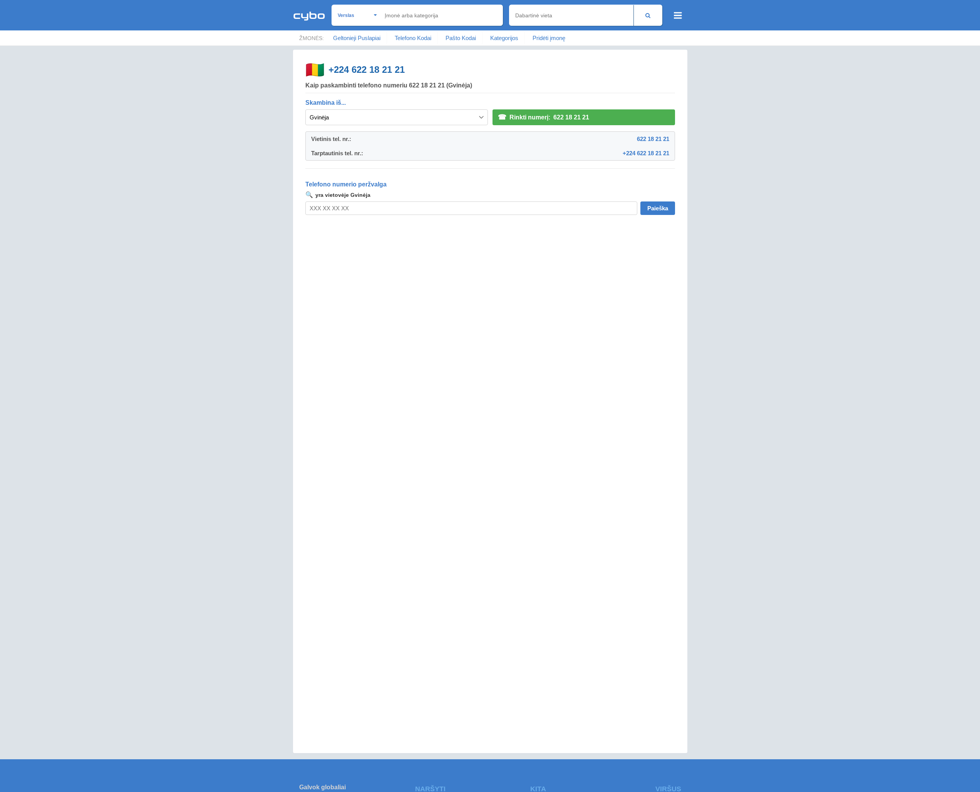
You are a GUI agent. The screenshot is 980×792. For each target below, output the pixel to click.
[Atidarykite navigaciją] (677, 15)
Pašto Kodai (461, 38)
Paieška (657, 208)
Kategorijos (504, 38)
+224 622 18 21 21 (366, 69)
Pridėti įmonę (549, 38)
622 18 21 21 (653, 139)
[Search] (647, 15)
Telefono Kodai (413, 38)
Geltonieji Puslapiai (356, 38)
